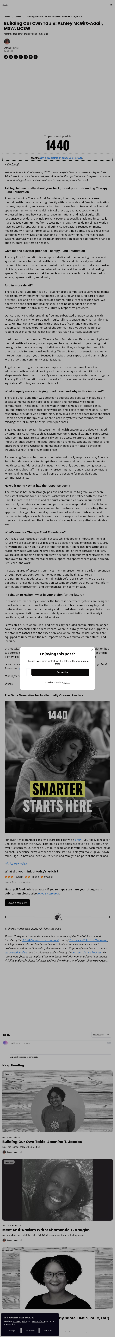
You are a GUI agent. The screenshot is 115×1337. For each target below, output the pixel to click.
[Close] (92, 650)
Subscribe (62, 672)
